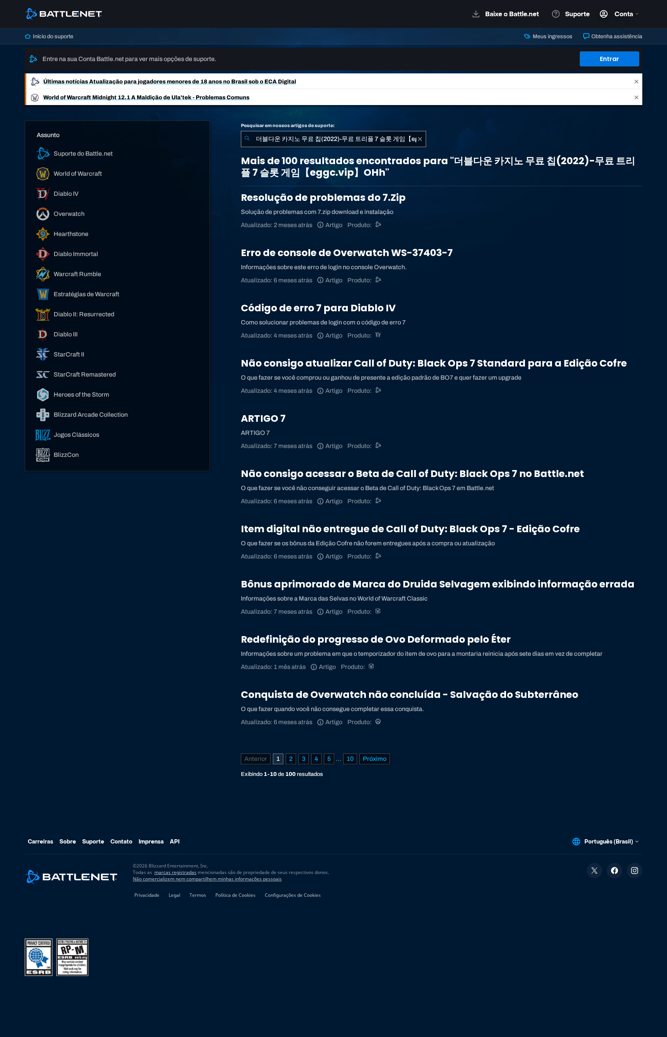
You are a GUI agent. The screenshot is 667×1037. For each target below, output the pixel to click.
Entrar (609, 58)
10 (350, 758)
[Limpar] (420, 139)
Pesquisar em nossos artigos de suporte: (288, 125)
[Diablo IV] (378, 335)
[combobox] (333, 139)
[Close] (636, 81)
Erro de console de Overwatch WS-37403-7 (347, 253)
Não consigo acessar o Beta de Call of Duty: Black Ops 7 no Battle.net (412, 473)
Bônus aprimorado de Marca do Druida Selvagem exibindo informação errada (438, 584)
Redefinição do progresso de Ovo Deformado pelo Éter (376, 639)
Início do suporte (52, 36)
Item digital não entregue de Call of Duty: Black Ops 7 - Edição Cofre (410, 529)
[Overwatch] (378, 722)
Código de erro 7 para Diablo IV (318, 308)
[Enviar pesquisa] (247, 139)
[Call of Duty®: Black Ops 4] (378, 390)
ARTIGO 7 (263, 418)
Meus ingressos (552, 36)
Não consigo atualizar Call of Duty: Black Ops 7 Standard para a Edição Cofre (434, 363)
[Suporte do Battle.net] (378, 225)
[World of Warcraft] (378, 611)
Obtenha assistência (616, 36)
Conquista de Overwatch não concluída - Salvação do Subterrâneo (409, 694)
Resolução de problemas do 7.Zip (323, 197)
